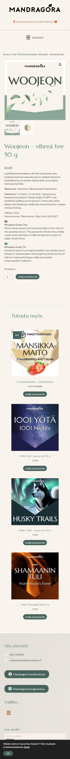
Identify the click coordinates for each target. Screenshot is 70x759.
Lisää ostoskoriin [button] (35, 394)
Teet (14, 54)
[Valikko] (8, 713)
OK (8, 753)
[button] (60, 65)
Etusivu (6, 54)
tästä (27, 747)
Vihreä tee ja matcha (27, 54)
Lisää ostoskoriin (27, 276)
